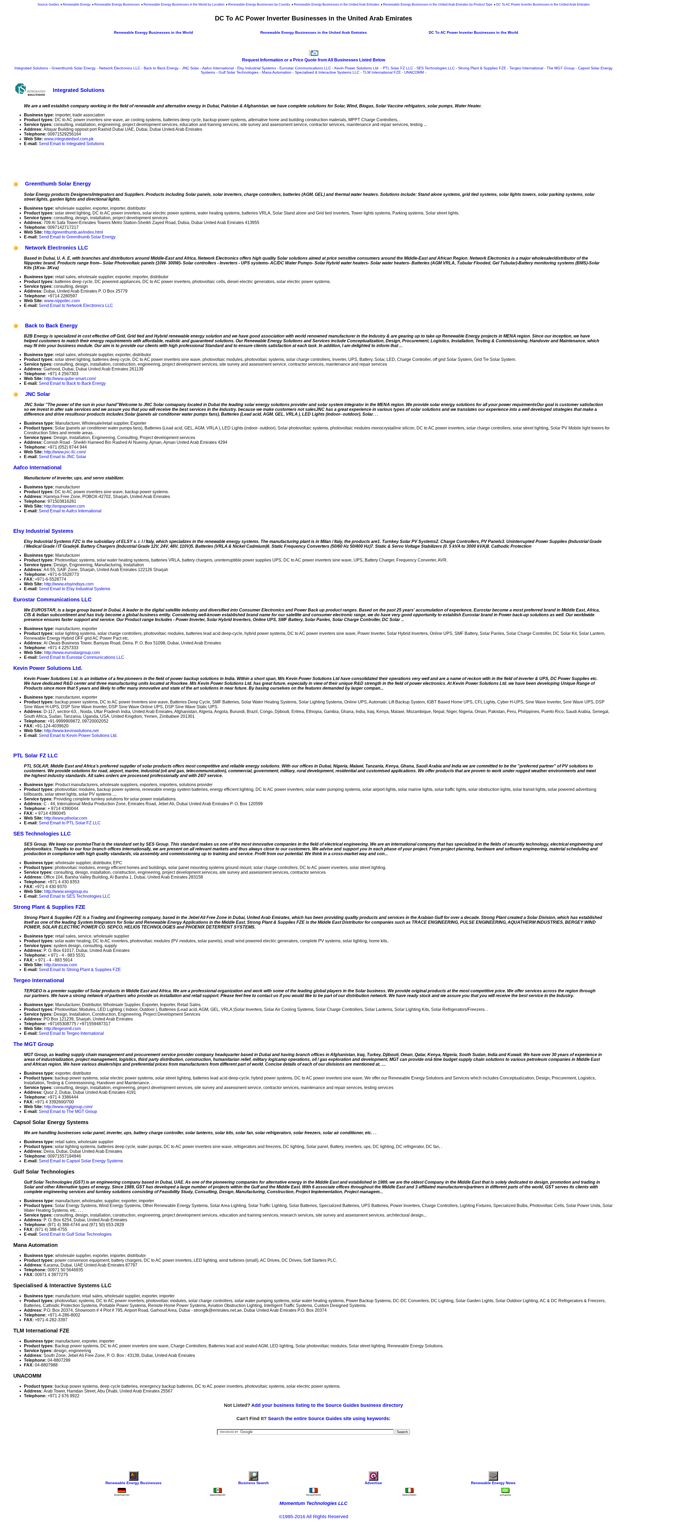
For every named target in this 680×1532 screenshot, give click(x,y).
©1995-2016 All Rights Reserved (313, 1516)
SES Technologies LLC (435, 68)
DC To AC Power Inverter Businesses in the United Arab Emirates (543, 4)
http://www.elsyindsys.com (69, 584)
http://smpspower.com (64, 506)
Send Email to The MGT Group (68, 1111)
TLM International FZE (382, 72)
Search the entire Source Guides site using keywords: (329, 1418)
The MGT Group (561, 68)
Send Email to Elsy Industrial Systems (74, 588)
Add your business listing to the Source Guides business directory (327, 1405)
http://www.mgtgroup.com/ (68, 1106)
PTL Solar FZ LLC (398, 68)
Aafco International (218, 68)
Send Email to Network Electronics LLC (76, 305)
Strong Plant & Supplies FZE (482, 68)
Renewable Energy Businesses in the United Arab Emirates (336, 4)
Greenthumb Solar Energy (74, 68)
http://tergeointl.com (62, 1028)
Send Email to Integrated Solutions (71, 143)
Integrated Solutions (31, 68)
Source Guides (48, 4)
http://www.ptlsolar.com (65, 818)
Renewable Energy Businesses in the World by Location (183, 4)
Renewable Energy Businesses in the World (153, 32)
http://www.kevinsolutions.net (71, 730)
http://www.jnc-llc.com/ (65, 452)
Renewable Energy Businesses (117, 4)
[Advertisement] (110, 162)
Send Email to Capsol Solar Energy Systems (81, 1161)
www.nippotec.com (62, 300)
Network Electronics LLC (119, 68)
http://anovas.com (60, 965)
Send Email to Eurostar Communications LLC (81, 657)
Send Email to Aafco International (70, 511)
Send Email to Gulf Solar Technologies (75, 1234)
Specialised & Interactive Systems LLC (327, 72)
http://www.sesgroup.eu (66, 891)
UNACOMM (414, 72)
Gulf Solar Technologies (238, 72)
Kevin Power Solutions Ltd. (356, 68)
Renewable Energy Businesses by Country (259, 4)
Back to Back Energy (161, 68)
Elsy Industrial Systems (256, 68)
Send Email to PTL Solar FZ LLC (70, 823)
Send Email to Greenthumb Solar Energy (77, 237)
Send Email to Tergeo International (71, 1033)
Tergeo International (526, 68)
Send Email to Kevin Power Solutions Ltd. (78, 735)
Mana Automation (276, 72)
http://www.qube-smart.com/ (70, 378)
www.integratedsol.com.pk (69, 139)
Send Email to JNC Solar (62, 456)
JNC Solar (190, 68)
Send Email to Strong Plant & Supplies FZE (80, 969)
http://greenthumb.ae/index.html (73, 232)
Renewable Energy (77, 4)
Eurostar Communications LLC (305, 68)
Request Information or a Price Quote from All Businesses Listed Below (313, 60)
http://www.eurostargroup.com (72, 652)
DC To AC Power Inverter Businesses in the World (473, 32)
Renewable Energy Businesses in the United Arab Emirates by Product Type (437, 4)
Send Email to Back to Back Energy (72, 383)
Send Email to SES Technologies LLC (74, 896)
